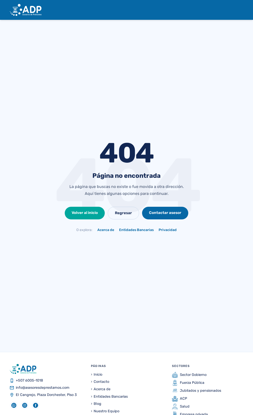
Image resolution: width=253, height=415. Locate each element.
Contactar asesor (165, 212)
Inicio (96, 374)
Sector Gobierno (193, 375)
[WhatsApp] (14, 405)
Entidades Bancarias (136, 230)
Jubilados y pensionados (200, 391)
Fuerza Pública (192, 383)
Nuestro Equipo (105, 411)
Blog (96, 404)
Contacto (100, 382)
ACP (183, 398)
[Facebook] (36, 405)
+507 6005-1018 (29, 380)
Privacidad (168, 230)
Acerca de (105, 230)
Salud (185, 406)
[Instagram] (25, 405)
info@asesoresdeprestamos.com (42, 388)
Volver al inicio (85, 212)
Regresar (123, 213)
